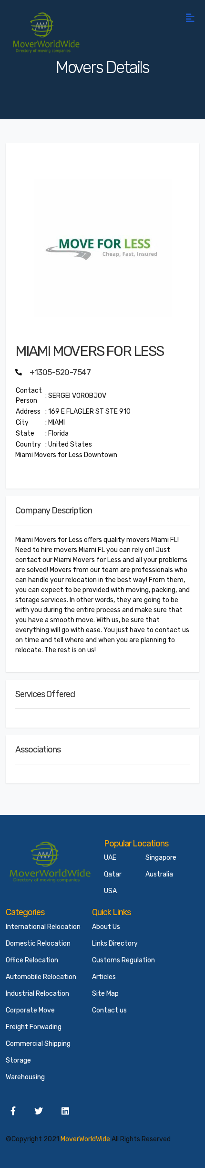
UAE (110, 858)
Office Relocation (32, 960)
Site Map (105, 994)
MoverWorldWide (85, 1139)
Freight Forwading (34, 1027)
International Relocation (43, 927)
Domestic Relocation (38, 943)
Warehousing (25, 1077)
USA (110, 891)
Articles (104, 977)
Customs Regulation (123, 960)
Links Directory (115, 943)
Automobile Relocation (41, 977)
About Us (106, 927)
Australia (159, 874)
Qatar (113, 874)
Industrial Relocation (37, 994)
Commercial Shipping (38, 1044)
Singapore (160, 858)
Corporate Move (30, 1010)
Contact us (109, 1010)
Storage (18, 1060)
